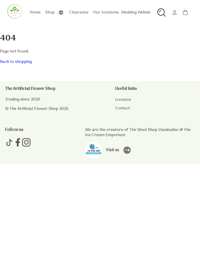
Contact (122, 108)
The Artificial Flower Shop (30, 88)
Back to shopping (16, 61)
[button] (161, 12)
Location (123, 99)
